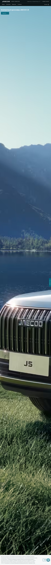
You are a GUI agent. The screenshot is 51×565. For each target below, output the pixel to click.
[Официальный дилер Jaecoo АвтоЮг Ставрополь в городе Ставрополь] (6, 1)
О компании (20, 4)
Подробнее (4, 13)
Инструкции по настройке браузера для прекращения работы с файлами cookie (20, 563)
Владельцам (14, 4)
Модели (3, 4)
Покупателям (8, 4)
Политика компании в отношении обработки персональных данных (20, 559)
